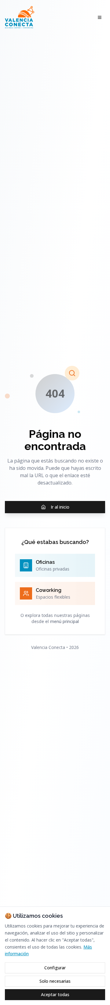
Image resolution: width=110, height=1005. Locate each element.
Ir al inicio (60, 507)
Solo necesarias (55, 981)
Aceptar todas (55, 994)
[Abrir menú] (99, 17)
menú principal (64, 621)
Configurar (55, 968)
